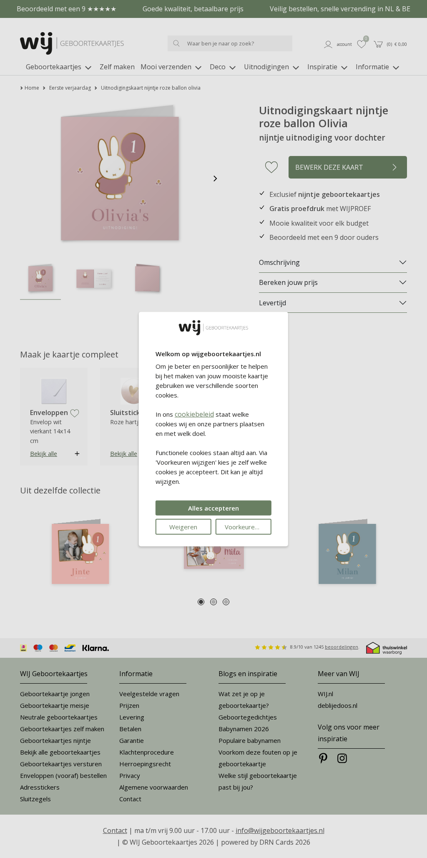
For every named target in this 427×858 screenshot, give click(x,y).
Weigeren (183, 527)
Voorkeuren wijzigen (248, 527)
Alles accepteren (213, 508)
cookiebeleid (194, 414)
